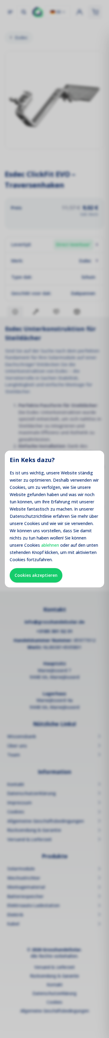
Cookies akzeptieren (36, 575)
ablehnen (50, 545)
